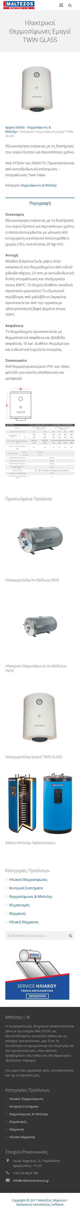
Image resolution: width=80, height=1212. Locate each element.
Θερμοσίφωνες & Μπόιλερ (39, 185)
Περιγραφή (40, 203)
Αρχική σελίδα (15, 127)
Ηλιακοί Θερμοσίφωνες (28, 879)
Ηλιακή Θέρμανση (23, 922)
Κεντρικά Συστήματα (26, 888)
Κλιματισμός (19, 905)
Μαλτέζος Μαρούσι (52, 1200)
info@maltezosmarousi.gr (31, 1180)
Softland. (57, 1204)
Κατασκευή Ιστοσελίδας (33, 1204)
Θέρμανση (17, 913)
